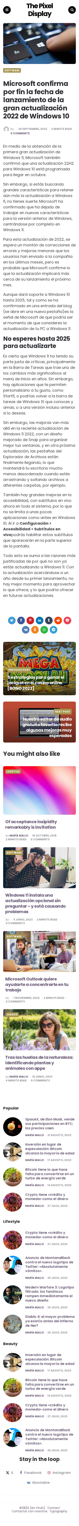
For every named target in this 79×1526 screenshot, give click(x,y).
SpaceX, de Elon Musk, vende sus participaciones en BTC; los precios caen (50, 1124)
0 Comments (20, 133)
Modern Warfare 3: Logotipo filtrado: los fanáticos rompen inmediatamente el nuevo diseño (49, 1294)
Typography (58, 1511)
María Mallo (18, 835)
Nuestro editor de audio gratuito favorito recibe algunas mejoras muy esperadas (47, 727)
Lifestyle (13, 771)
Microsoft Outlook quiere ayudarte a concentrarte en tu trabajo (36, 984)
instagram (62, 1472)
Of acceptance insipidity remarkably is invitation (31, 824)
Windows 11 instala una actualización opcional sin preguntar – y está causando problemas (35, 903)
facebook (33, 1472)
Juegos (12, 1014)
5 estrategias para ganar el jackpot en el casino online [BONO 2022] (35, 682)
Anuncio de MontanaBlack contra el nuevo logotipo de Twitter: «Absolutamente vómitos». (49, 1264)
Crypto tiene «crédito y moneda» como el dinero (46, 1197)
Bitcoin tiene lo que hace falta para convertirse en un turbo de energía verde (49, 1174)
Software (12, 70)
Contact (53, 1508)
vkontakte (41, 1482)
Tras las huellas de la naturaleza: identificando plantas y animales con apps (39, 1062)
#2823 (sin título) (32, 1508)
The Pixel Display (39, 10)
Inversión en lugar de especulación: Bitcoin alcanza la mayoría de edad (49, 1149)
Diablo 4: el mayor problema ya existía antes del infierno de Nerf (50, 1321)
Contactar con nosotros (29, 1511)
